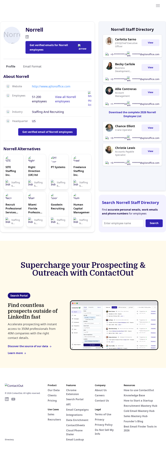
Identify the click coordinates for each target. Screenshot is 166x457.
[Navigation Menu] (158, 5)
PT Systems (58, 167)
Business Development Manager (122, 69)
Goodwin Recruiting (58, 206)
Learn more (15, 353)
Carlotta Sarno (125, 39)
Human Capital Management (81, 208)
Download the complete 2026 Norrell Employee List (132, 114)
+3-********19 (119, 54)
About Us (101, 390)
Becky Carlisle (125, 64)
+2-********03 (119, 79)
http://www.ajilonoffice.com (51, 86)
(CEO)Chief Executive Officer (126, 45)
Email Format (32, 66)
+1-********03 (119, 103)
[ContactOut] (21, 5)
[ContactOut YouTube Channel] (13, 417)
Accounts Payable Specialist (124, 153)
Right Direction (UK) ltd (34, 171)
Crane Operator (123, 129)
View (150, 42)
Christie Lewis (125, 148)
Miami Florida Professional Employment (36, 208)
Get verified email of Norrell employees (47, 132)
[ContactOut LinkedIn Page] (7, 417)
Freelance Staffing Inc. (79, 171)
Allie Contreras (125, 89)
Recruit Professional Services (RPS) (13, 208)
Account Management (122, 94)
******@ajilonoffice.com (145, 54)
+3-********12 (119, 162)
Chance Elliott (125, 126)
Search (154, 223)
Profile (10, 66)
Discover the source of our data (28, 346)
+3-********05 (119, 138)
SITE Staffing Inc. (11, 171)
